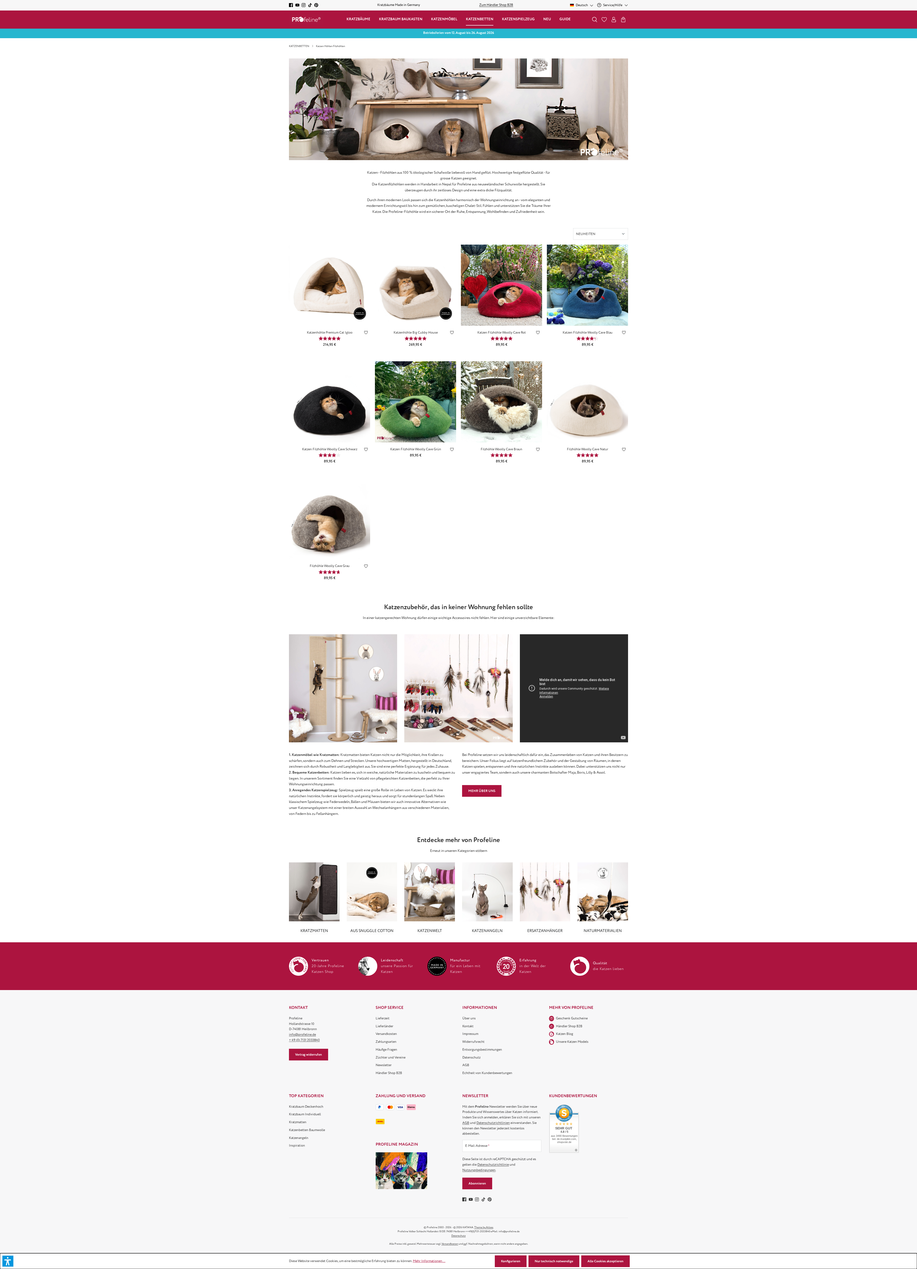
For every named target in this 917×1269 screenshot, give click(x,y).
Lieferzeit (382, 1018)
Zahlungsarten (386, 1042)
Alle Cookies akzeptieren (605, 1261)
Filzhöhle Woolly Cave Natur (587, 449)
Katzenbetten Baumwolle (307, 1130)
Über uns (469, 1018)
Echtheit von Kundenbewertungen (487, 1073)
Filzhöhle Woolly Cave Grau (330, 566)
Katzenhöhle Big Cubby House (416, 332)
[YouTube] (297, 5)
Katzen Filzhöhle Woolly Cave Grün (415, 449)
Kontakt (468, 1026)
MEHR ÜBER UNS (481, 791)
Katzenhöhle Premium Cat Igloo (329, 332)
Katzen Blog (564, 1034)
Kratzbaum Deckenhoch (306, 1107)
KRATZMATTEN (314, 930)
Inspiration (297, 1145)
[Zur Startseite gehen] (306, 19)
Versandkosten (386, 1034)
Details (330, 318)
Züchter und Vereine (390, 1057)
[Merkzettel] (604, 19)
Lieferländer (384, 1026)
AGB (465, 1065)
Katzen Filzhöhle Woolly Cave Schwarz (329, 449)
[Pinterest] (316, 5)
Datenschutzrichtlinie (493, 1165)
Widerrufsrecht (473, 1042)
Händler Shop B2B (389, 1073)
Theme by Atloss (483, 1227)
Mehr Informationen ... (429, 1261)
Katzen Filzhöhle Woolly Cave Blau (588, 332)
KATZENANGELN (487, 930)
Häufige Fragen (386, 1050)
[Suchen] (594, 19)
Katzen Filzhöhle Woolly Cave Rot (501, 332)
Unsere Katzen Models (572, 1042)
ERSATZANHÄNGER (545, 930)
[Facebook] (291, 5)
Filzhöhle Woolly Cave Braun (501, 449)
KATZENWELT (429, 930)
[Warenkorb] (623, 19)
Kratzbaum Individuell (305, 1114)
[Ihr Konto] (613, 19)
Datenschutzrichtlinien (493, 1123)
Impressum (470, 1034)
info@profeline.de (302, 1035)
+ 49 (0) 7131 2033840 (304, 1040)
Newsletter (384, 1065)
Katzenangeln (298, 1138)
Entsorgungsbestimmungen (482, 1050)
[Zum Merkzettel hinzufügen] (366, 334)
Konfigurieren (510, 1261)
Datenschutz (471, 1057)
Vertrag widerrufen (308, 1055)
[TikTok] (310, 5)
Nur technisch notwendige (554, 1261)
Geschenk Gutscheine (572, 1018)
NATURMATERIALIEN (603, 930)
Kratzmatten (297, 1122)
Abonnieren (477, 1183)
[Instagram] (304, 5)
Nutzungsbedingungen (479, 1170)
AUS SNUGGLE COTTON (372, 930)
